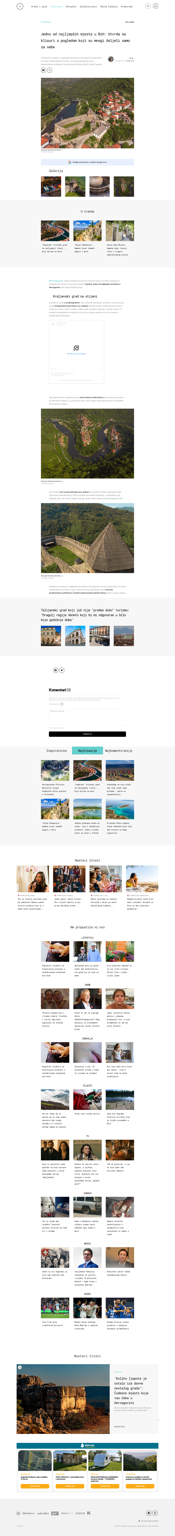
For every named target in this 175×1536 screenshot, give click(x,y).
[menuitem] (155, 6)
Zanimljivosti (88, 6)
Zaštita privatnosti (142, 1526)
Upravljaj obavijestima (149, 1521)
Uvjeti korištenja (132, 1526)
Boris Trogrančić (56, 281)
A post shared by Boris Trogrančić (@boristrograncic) (76, 380)
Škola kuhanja (108, 6)
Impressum (117, 1526)
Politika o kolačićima (153, 1526)
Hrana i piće (39, 6)
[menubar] (155, 6)
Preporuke (127, 6)
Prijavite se (87, 734)
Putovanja (56, 6)
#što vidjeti (129, 22)
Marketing (124, 1526)
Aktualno (71, 6)
